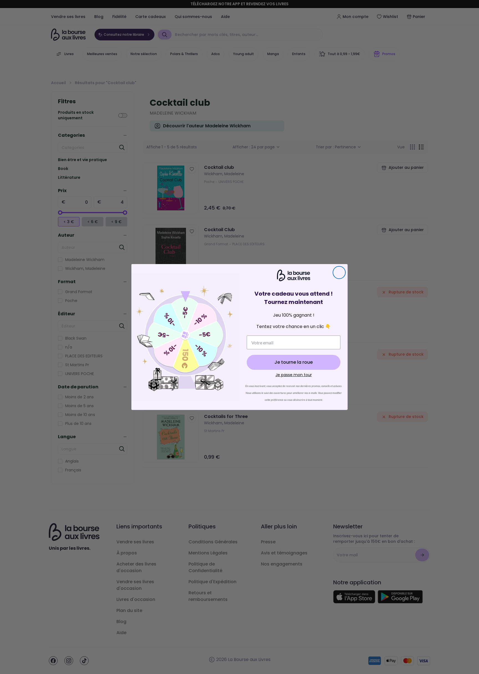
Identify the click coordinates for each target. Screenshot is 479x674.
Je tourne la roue (293, 362)
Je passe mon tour (294, 375)
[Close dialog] (339, 272)
